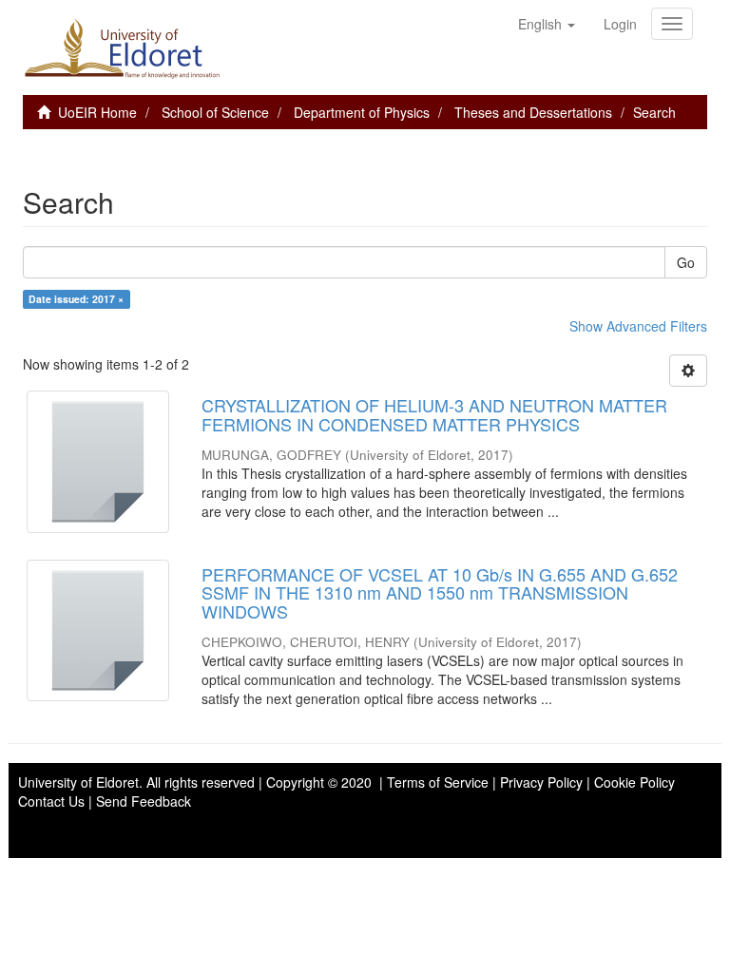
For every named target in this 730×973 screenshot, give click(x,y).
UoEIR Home (97, 112)
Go (686, 262)
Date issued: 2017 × (76, 299)
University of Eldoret (78, 782)
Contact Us (51, 801)
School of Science (215, 112)
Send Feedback (143, 801)
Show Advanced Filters (638, 325)
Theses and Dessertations (533, 112)
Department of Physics (362, 112)
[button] (546, 24)
